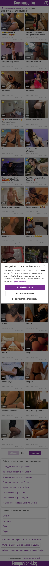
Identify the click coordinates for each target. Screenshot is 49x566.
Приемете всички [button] (25, 287)
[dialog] (24, 283)
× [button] (44, 265)
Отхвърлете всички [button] (25, 293)
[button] (24, 299)
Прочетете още (19, 281)
